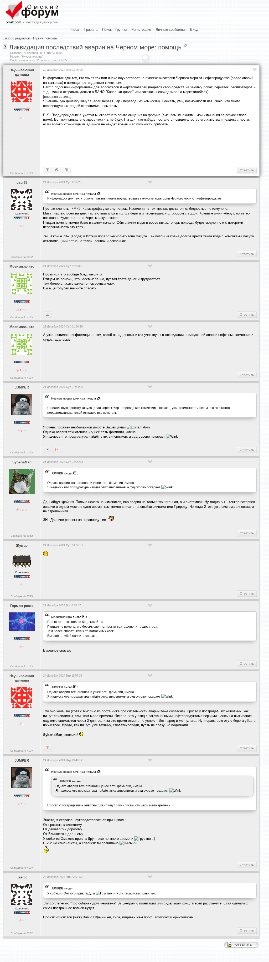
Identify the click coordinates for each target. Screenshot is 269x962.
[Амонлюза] (57, 170)
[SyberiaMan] (47, 450)
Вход (194, 30)
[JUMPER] (66, 170)
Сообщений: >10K (21, 173)
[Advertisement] (138, 146)
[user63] (47, 170)
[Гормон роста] (47, 314)
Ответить (247, 170)
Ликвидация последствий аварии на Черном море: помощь (95, 47)
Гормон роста (21, 606)
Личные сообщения (171, 30)
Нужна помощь (45, 38)
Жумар (22, 545)
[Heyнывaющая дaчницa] (57, 450)
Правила (90, 30)
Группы (121, 30)
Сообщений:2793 (22, 596)
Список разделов (16, 38)
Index (75, 30)
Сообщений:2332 (22, 256)
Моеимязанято (21, 266)
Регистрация (141, 30)
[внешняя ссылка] (57, 97)
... (82, 781)
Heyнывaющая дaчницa (21, 72)
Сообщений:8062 (22, 535)
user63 (22, 183)
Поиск (107, 30)
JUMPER (22, 387)
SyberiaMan (22, 462)
